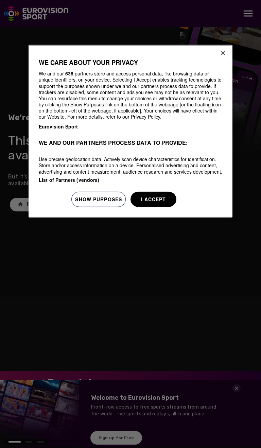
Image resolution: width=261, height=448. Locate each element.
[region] (130, 131)
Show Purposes (98, 199)
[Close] (222, 53)
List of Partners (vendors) (69, 179)
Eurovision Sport (58, 126)
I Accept (153, 199)
